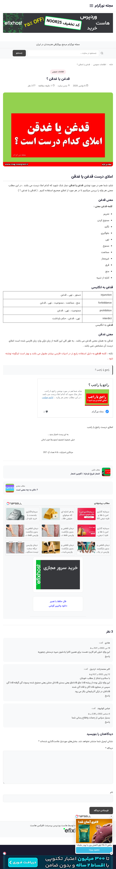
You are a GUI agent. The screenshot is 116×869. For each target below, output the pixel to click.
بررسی (94, 191)
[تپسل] (4, 853)
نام (111, 792)
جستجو (19, 53)
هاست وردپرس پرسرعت (56, 826)
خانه (111, 64)
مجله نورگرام (104, 6)
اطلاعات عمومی (99, 64)
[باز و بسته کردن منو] (91, 5)
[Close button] (111, 816)
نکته (111, 354)
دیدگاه (109, 748)
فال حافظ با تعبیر (58, 601)
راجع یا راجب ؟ (102, 370)
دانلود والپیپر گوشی (58, 606)
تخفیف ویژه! (94, 850)
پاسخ (107, 656)
